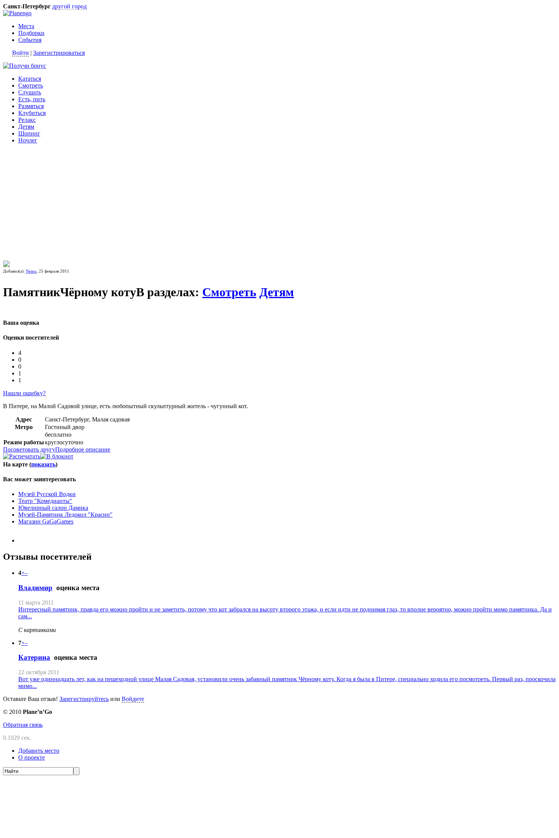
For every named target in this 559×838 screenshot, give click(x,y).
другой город (69, 6)
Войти (20, 52)
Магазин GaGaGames (45, 521)
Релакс (27, 120)
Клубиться (32, 113)
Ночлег (27, 140)
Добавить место (38, 750)
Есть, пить (31, 99)
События (29, 40)
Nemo (31, 271)
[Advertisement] (50, 197)
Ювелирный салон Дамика (53, 507)
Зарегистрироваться (59, 52)
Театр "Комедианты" (45, 501)
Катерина (34, 657)
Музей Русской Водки (47, 494)
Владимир (35, 588)
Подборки (31, 33)
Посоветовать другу (29, 449)
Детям (26, 126)
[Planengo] (17, 13)
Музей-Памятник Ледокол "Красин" (65, 514)
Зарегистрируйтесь (84, 699)
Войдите (133, 699)
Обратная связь (23, 724)
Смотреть (30, 85)
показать (43, 464)
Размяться (31, 106)
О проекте (31, 757)
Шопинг (29, 133)
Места (26, 26)
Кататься (29, 78)
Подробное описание (82, 449)
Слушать (29, 92)
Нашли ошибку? (24, 393)
